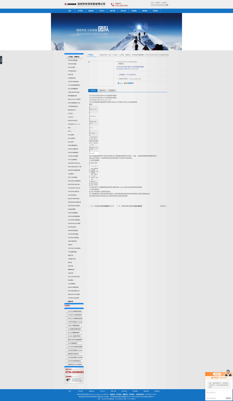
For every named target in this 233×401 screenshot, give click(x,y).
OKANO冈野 (71, 67)
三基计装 (70, 273)
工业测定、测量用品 (125, 55)
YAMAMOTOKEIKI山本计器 (75, 163)
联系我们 (155, 10)
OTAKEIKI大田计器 (73, 191)
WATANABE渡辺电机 (74, 216)
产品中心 (101, 10)
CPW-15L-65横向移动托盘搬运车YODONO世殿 (75, 319)
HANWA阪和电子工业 (74, 103)
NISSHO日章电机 (73, 60)
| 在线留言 (164, 2)
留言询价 (111, 90)
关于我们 (80, 10)
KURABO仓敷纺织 (73, 152)
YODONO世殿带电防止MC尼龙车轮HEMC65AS (74, 361)
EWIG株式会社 (72, 71)
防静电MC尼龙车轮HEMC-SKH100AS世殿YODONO (74, 354)
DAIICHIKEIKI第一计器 (74, 166)
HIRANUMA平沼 (72, 120)
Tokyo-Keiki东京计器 (74, 276)
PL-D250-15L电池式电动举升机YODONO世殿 (75, 315)
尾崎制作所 (71, 269)
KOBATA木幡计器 (73, 149)
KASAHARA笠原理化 (74, 220)
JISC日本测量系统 (73, 88)
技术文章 (123, 10)
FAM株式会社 (72, 78)
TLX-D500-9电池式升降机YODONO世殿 (75, 347)
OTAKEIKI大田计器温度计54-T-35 (104, 206)
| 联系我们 (157, 2)
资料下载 (112, 10)
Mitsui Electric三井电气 (74, 99)
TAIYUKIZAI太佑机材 (74, 248)
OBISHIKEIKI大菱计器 (74, 202)
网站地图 (81, 396)
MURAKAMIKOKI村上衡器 (75, 198)
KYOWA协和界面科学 (74, 85)
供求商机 (134, 10)
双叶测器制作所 (72, 95)
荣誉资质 (144, 10)
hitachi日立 (71, 142)
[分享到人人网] (131, 83)
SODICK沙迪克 (72, 64)
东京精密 (70, 280)
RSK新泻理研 (71, 209)
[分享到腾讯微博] (129, 83)
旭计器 (70, 262)
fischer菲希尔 (71, 138)
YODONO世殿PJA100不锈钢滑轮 (75, 358)
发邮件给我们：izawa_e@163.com (130, 79)
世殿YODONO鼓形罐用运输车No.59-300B (75, 340)
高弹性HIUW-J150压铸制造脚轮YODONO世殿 (75, 365)
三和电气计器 (72, 259)
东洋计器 (70, 266)
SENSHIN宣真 (72, 227)
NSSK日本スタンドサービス (75, 124)
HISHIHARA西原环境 (74, 170)
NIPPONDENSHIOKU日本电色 (75, 184)
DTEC (69, 131)
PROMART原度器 (73, 230)
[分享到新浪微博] (127, 83)
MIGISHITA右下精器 (74, 294)
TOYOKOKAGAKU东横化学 (75, 188)
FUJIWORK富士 (72, 195)
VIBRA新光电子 (72, 241)
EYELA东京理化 (72, 177)
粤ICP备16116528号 (150, 394)
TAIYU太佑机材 (72, 159)
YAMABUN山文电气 (73, 298)
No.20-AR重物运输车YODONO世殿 (74, 333)
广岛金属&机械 (72, 252)
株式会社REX (72, 110)
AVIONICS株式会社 (73, 81)
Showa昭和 (71, 134)
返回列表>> (163, 206)
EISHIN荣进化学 (72, 145)
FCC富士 (70, 113)
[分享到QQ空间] (125, 83)
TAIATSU (70, 117)
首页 (152, 2)
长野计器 (70, 255)
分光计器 (70, 74)
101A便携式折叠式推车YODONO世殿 (74, 329)
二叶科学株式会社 (73, 106)
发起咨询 (228, 398)
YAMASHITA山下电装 (74, 223)
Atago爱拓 (71, 173)
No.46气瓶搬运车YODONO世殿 (72, 344)
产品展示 (115, 55)
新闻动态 (91, 10)
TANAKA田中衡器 (73, 234)
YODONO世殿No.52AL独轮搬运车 (75, 322)
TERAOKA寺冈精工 (73, 237)
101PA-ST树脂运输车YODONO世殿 (74, 326)
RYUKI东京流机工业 (73, 291)
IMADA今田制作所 (73, 287)
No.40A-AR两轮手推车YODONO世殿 (74, 336)
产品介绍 (92, 90)
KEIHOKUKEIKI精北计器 (75, 205)
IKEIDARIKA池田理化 (74, 181)
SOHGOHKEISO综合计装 (75, 92)
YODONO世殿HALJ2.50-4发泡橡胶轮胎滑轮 (75, 351)
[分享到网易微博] (133, 83)
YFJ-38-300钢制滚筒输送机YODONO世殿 (75, 312)
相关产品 (102, 90)
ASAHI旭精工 (72, 283)
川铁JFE (70, 244)
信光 (69, 127)
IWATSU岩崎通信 (73, 213)
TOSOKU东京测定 (73, 156)
